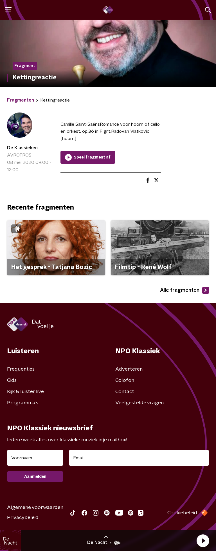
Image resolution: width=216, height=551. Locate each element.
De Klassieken (22, 148)
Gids (12, 380)
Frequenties (21, 369)
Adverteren (129, 369)
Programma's (22, 402)
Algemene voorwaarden (35, 507)
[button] (203, 541)
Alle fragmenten (179, 290)
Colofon (124, 380)
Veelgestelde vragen (139, 402)
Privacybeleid (23, 517)
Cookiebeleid (182, 512)
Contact (124, 391)
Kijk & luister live (25, 391)
